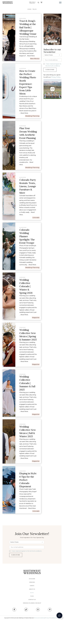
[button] (38, 2)
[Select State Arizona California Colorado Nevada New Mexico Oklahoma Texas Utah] (52, 55)
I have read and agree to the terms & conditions (26, 551)
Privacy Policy (55, 77)
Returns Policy (56, 617)
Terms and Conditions (39, 617)
